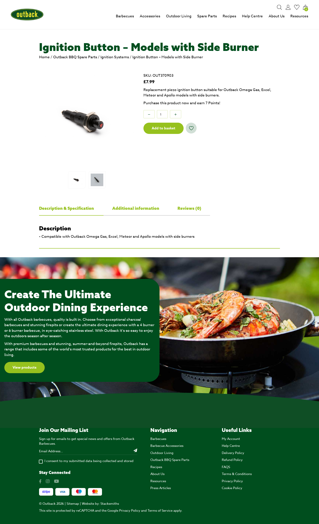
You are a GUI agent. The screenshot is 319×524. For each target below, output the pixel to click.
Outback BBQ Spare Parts (75, 57)
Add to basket (163, 128)
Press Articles (160, 488)
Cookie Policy (232, 488)
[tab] (71, 208)
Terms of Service (160, 510)
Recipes (229, 16)
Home (44, 57)
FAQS (226, 467)
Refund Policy (232, 459)
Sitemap (73, 503)
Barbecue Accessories (166, 445)
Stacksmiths (109, 503)
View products (24, 367)
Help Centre (252, 16)
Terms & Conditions (237, 474)
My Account (231, 438)
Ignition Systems (114, 57)
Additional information (136, 208)
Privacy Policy (232, 481)
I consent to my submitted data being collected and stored (88, 461)
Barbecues (125, 16)
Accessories (150, 16)
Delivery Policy (233, 453)
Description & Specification (67, 208)
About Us (276, 16)
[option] (87, 121)
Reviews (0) (189, 208)
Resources (299, 16)
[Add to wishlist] (191, 128)
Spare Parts (207, 16)
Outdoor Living (178, 16)
